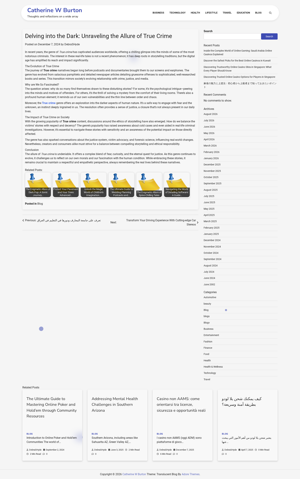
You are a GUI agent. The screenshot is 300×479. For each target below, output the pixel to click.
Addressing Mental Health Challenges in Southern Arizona (115, 404)
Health (195, 12)
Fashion (208, 341)
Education (243, 12)
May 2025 (209, 208)
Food (206, 354)
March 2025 (210, 221)
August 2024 (211, 265)
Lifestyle (211, 12)
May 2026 (209, 133)
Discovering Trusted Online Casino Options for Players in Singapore (239, 76)
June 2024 (209, 278)
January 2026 (211, 158)
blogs (207, 316)
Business (158, 12)
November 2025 (212, 171)
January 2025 (211, 234)
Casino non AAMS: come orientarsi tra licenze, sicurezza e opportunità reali (181, 404)
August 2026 (211, 114)
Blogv (207, 322)
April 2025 (209, 215)
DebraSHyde (72, 44)
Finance (208, 347)
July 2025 (209, 196)
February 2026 (211, 152)
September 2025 (212, 183)
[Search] (270, 12)
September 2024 (212, 259)
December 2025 (212, 164)
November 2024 (212, 246)
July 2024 (209, 271)
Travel (227, 12)
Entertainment (211, 335)
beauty (207, 303)
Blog (258, 12)
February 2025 (211, 227)
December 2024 (212, 240)
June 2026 (209, 126)
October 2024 (211, 252)
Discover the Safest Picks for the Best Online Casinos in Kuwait (237, 60)
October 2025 (211, 177)
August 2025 (211, 189)
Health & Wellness (213, 366)
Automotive (210, 297)
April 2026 (209, 139)
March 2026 (210, 145)
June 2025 (209, 202)
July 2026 (209, 120)
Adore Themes (190, 474)
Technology (177, 12)
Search (208, 31)
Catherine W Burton (54, 10)
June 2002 (209, 284)
